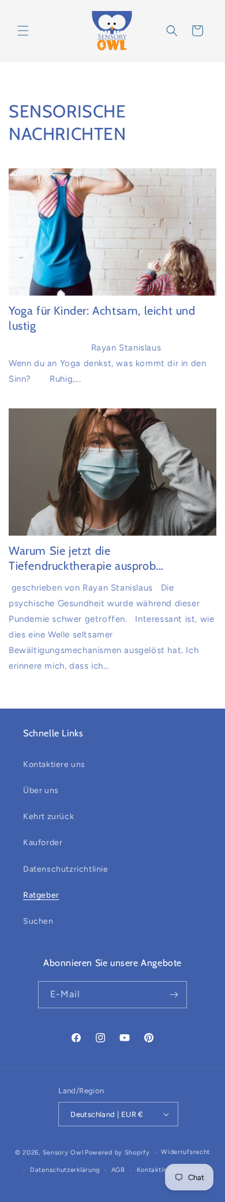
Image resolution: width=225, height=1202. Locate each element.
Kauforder (42, 842)
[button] (23, 30)
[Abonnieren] (173, 994)
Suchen (38, 921)
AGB (118, 1170)
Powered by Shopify (117, 1152)
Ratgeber (41, 895)
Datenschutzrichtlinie (65, 869)
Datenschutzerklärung (65, 1170)
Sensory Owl (63, 1152)
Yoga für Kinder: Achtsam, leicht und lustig (102, 318)
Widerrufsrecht (185, 1152)
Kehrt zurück (48, 816)
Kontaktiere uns (54, 764)
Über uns (41, 790)
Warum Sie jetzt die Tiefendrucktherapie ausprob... (86, 558)
